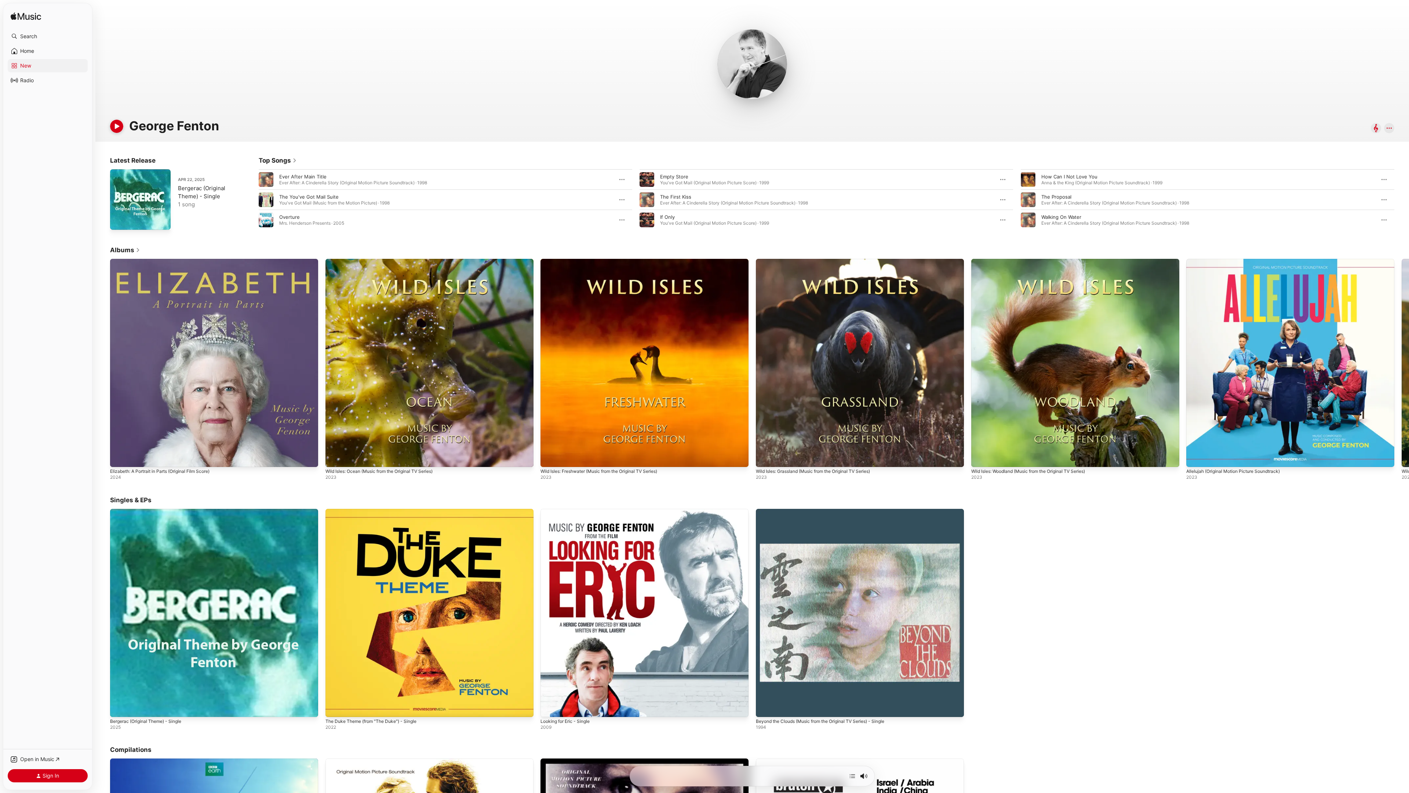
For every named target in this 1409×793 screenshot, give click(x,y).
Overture (289, 217)
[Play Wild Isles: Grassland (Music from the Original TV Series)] (765, 457)
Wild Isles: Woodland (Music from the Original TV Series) (1035, 262)
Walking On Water (1061, 217)
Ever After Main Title (303, 177)
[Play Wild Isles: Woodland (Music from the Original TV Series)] (980, 457)
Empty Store (674, 177)
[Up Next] (852, 776)
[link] (278, 160)
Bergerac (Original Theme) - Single (149, 512)
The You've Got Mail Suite (309, 197)
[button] (47, 36)
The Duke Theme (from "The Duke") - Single (376, 512)
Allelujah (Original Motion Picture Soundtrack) (1238, 262)
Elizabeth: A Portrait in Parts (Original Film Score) (166, 262)
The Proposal (1056, 197)
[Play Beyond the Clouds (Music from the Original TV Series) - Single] (765, 707)
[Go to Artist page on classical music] (1376, 128)
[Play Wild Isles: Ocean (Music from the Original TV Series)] (334, 457)
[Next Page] (1402, 199)
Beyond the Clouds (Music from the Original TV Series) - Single (828, 512)
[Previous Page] (251, 199)
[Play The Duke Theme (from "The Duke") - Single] (334, 707)
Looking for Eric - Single (568, 512)
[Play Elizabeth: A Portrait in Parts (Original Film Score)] (119, 457)
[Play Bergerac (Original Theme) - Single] (119, 220)
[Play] (116, 126)
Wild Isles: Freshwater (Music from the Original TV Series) (606, 262)
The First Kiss (675, 197)
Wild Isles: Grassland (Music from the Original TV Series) (820, 262)
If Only (667, 217)
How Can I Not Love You (1069, 177)
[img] (26, 16)
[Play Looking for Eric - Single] (549, 707)
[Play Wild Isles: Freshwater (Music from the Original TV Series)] (549, 457)
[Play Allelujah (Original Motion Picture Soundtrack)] (1195, 457)
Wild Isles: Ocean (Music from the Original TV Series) (386, 262)
